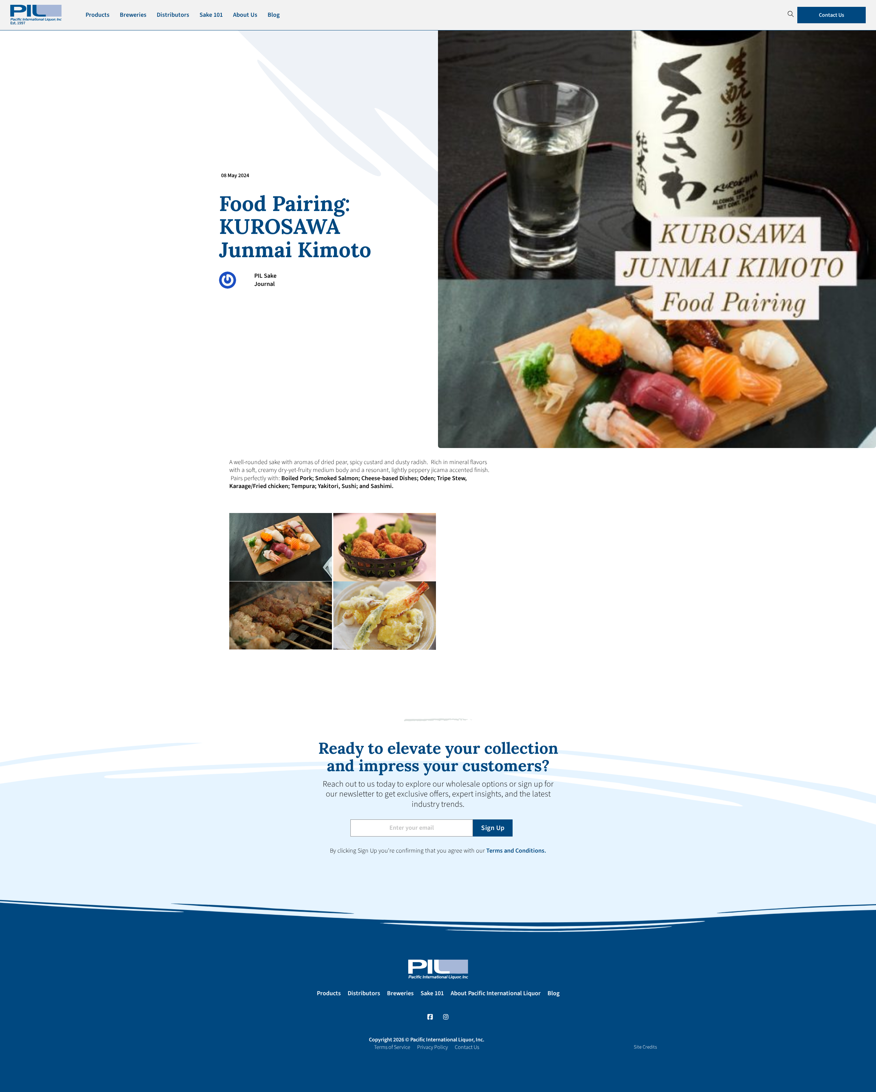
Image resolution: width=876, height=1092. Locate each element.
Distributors (173, 15)
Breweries (133, 15)
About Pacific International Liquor (496, 993)
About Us (245, 15)
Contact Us (831, 15)
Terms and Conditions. (516, 850)
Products (98, 15)
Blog (274, 15)
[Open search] (790, 14)
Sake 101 (211, 15)
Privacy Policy (432, 1047)
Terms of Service (392, 1047)
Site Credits (645, 1047)
